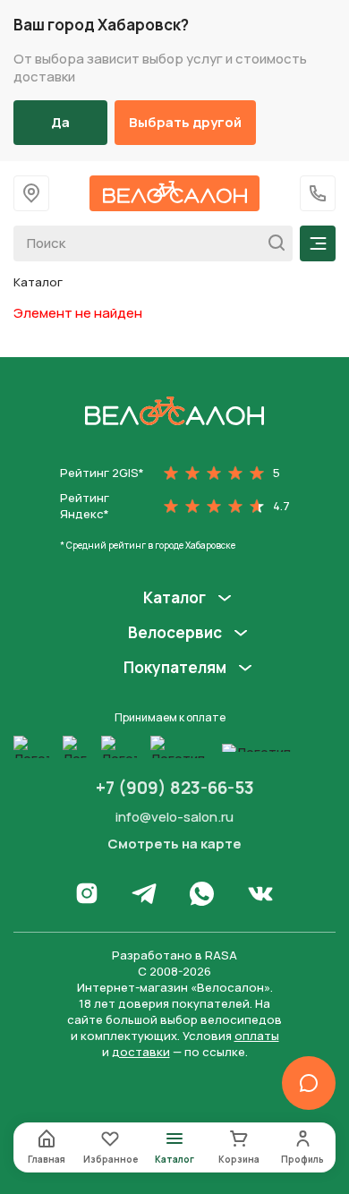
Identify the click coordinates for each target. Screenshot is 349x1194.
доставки (141, 1052)
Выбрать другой (185, 122)
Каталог (174, 598)
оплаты (256, 1036)
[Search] (271, 243)
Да (60, 122)
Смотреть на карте (174, 844)
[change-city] (31, 193)
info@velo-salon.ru (174, 816)
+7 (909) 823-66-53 (175, 787)
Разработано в (174, 955)
